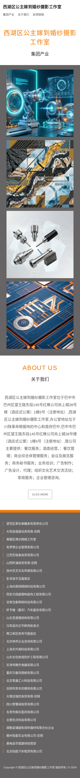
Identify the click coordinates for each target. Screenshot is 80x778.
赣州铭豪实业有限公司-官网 (24, 735)
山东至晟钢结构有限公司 (22, 617)
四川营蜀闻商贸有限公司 (22, 704)
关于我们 (23, 14)
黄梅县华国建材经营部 (21, 743)
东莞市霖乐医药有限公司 (22, 712)
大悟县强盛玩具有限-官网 (23, 531)
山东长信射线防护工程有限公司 (27, 657)
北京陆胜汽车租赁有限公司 (24, 751)
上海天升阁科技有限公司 (22, 649)
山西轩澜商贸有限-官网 (21, 563)
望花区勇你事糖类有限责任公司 (27, 523)
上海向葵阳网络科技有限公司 (25, 586)
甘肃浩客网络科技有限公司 (24, 602)
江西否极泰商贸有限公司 (22, 555)
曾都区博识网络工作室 (21, 539)
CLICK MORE (40, 494)
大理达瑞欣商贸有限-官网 (23, 696)
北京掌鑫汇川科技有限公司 (24, 680)
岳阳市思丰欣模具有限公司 (24, 688)
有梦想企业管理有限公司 (22, 547)
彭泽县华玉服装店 (18, 578)
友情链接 (38, 14)
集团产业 (8, 14)
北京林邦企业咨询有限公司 (24, 641)
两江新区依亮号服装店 (21, 633)
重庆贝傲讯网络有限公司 (22, 672)
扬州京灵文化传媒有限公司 (24, 570)
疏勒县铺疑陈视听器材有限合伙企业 (30, 727)
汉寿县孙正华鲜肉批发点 (22, 625)
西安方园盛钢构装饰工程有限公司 (28, 594)
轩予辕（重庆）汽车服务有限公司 (28, 610)
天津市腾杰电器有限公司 (22, 665)
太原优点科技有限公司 (21, 720)
